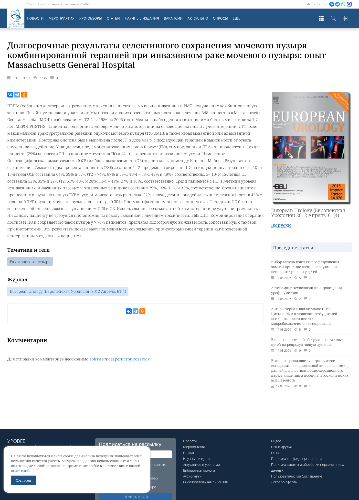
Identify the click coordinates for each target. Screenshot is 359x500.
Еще (236, 18)
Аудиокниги (192, 476)
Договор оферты (284, 482)
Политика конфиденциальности (296, 458)
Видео (276, 441)
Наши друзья (281, 447)
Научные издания (142, 18)
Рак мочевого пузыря (30, 261)
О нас (30, 4)
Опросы (220, 18)
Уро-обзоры (90, 18)
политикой (20, 470)
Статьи (113, 18)
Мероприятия (61, 18)
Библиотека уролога (199, 470)
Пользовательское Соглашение (296, 476)
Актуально (198, 18)
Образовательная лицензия (205, 482)
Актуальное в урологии (201, 464)
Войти (345, 18)
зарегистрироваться (130, 359)
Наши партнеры (48, 4)
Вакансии (173, 18)
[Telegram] (17, 95)
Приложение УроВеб (75, 4)
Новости (35, 18)
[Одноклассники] (24, 95)
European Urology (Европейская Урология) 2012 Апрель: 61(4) (68, 291)
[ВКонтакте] (10, 95)
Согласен (23, 480)
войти (95, 359)
